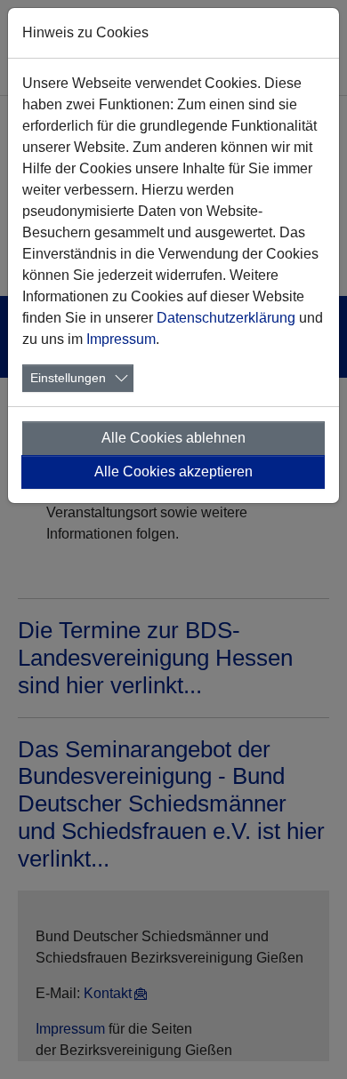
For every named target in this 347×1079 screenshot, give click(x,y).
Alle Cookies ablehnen (173, 437)
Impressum (121, 339)
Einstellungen (68, 378)
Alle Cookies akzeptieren (173, 471)
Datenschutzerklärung (226, 317)
